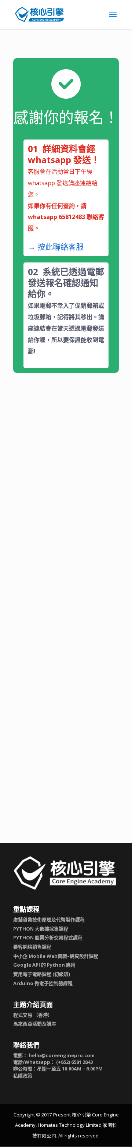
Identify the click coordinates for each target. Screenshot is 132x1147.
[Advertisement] (66, 472)
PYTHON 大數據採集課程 (40, 928)
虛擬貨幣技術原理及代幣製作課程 (49, 919)
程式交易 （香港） (32, 1015)
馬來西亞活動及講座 (34, 1023)
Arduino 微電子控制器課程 (43, 983)
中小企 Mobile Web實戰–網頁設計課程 (55, 956)
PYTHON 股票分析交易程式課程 (47, 937)
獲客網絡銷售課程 (32, 946)
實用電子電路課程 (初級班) (41, 974)
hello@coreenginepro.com (62, 1055)
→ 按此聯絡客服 (56, 246)
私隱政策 (22, 1075)
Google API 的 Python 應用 (44, 964)
